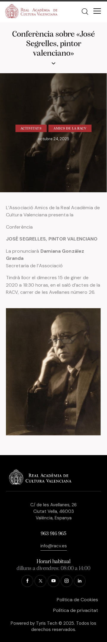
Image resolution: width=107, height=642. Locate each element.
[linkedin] (80, 581)
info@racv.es (53, 546)
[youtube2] (53, 581)
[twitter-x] (40, 581)
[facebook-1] (27, 581)
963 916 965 (53, 534)
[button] (97, 11)
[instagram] (67, 581)
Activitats (31, 128)
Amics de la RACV (70, 128)
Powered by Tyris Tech (34, 623)
